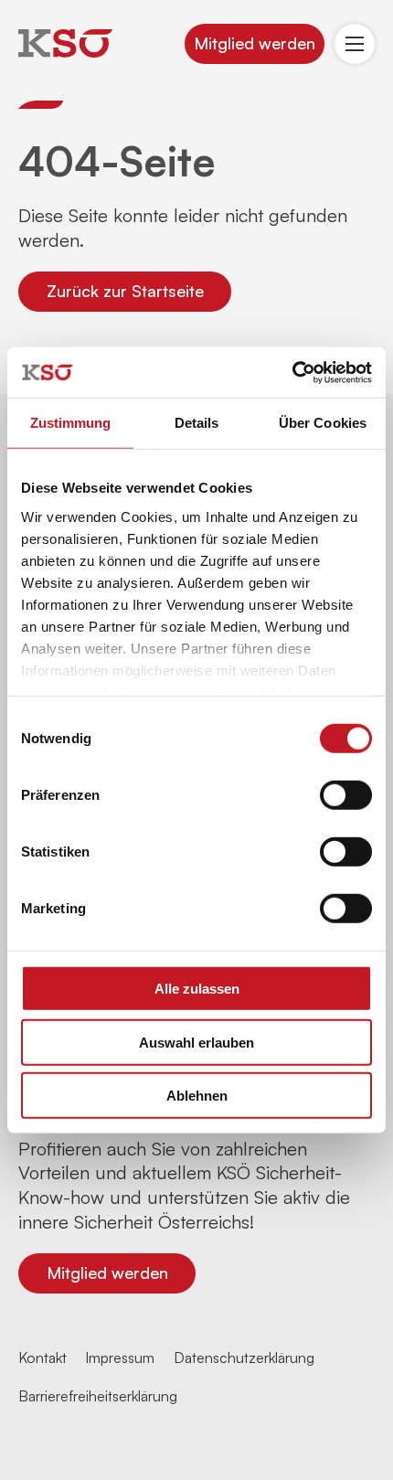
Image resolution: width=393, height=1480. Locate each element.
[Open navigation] (355, 44)
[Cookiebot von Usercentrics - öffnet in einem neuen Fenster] (292, 372)
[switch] (346, 795)
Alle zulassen (196, 988)
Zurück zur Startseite (125, 291)
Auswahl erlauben (196, 1041)
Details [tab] (197, 423)
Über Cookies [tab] (322, 423)
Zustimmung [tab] (71, 423)
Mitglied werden (254, 43)
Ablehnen (197, 1095)
